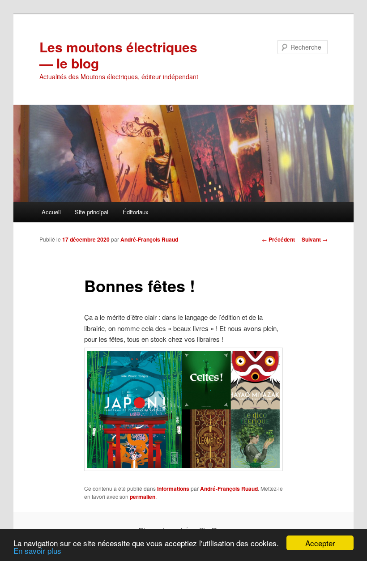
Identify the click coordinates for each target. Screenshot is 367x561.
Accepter (320, 542)
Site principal (91, 212)
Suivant (315, 239)
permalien (142, 497)
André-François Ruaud (149, 239)
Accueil (51, 212)
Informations (173, 488)
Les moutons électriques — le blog (118, 54)
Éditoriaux (136, 212)
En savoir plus (37, 550)
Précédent (278, 239)
